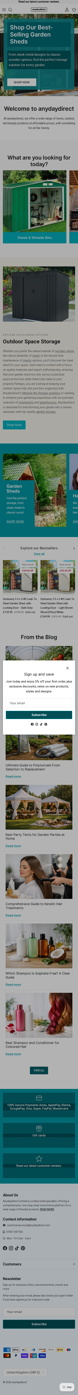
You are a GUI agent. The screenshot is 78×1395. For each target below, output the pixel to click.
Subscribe (39, 715)
